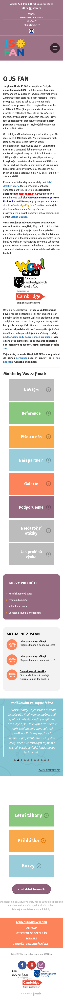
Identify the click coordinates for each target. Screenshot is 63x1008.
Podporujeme (31, 507)
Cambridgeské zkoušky (33, 671)
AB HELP (31, 927)
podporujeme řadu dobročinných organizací (27, 337)
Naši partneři (31, 460)
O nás (31, 13)
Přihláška (28, 841)
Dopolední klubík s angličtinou (25, 612)
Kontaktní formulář (31, 889)
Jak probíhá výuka (31, 554)
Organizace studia (31, 17)
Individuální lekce (18, 606)
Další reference (49, 770)
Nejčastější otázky (31, 531)
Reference (31, 413)
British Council (19, 216)
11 (48, 760)
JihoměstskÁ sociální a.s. (31, 944)
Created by (26, 993)
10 (45, 760)
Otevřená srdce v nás (31, 933)
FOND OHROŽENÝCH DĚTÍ (31, 922)
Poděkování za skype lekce (31, 703)
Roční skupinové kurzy (20, 593)
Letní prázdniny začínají (33, 641)
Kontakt (31, 21)
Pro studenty (32, 24)
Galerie (31, 483)
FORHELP (31, 938)
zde (5, 348)
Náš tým (31, 389)
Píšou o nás (31, 436)
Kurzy (28, 866)
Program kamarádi (18, 600)
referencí (22, 357)
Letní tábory (28, 815)
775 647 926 (24, 4)
